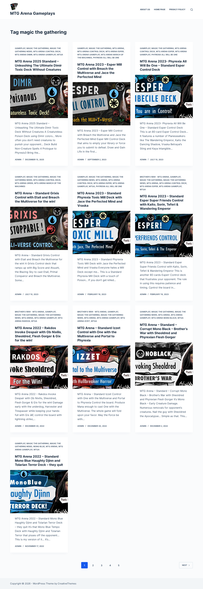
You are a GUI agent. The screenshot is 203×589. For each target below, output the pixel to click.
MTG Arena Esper (115, 51)
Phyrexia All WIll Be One (106, 57)
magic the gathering (37, 48)
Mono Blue (39, 446)
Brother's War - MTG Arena (154, 177)
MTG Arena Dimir (23, 54)
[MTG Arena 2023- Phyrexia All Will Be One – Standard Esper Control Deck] (164, 96)
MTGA (60, 54)
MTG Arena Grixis (24, 183)
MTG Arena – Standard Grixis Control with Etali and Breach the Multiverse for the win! (37, 197)
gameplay (20, 48)
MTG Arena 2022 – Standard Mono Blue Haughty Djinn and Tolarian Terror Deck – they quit (39, 461)
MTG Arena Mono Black (164, 318)
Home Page (159, 9)
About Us (145, 9)
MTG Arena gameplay (44, 54)
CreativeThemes (67, 583)
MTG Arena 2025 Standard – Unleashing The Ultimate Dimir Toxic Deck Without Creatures (38, 65)
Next (184, 565)
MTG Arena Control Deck (46, 51)
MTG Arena (118, 48)
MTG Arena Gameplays (32, 13)
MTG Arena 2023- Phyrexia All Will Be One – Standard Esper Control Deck (163, 65)
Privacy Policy (177, 9)
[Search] (191, 9)
